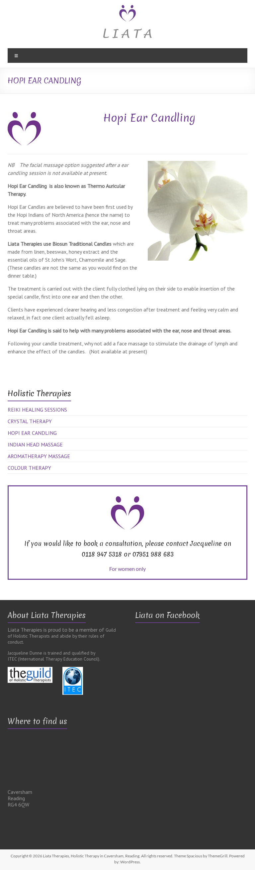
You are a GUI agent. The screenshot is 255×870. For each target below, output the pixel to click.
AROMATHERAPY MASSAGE (39, 456)
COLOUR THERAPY (29, 467)
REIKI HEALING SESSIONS (37, 409)
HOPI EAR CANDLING (32, 433)
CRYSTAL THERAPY (30, 421)
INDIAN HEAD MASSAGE (35, 444)
